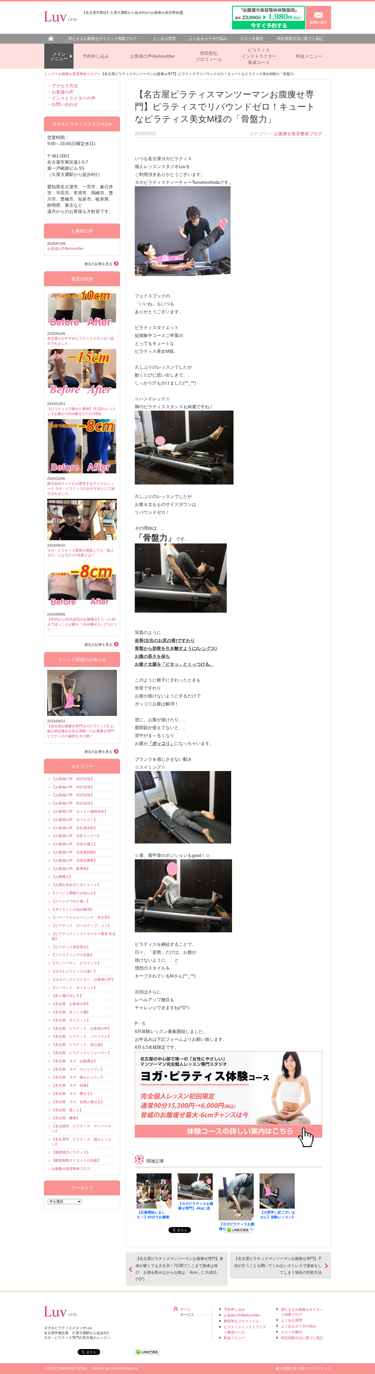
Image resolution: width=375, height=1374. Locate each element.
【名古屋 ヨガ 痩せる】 (73, 1094)
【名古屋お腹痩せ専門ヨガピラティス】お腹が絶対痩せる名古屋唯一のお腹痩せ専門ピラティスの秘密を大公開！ (80, 731)
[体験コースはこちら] (228, 1143)
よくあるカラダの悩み (208, 38)
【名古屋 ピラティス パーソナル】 (81, 1036)
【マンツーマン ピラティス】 (76, 963)
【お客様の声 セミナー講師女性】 (80, 811)
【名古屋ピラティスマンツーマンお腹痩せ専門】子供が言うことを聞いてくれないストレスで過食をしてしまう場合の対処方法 (278, 1265)
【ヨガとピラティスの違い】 (74, 971)
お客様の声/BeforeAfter (152, 56)
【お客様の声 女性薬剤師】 (74, 852)
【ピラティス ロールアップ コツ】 (81, 926)
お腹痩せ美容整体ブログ (77, 74)
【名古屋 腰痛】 (66, 1118)
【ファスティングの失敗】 (73, 955)
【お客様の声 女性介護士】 (74, 844)
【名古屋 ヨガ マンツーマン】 (78, 1069)
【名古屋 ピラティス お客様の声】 (81, 1028)
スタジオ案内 (251, 38)
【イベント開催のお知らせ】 (74, 893)
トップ (49, 74)
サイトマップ (320, 1368)
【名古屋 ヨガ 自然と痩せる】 (78, 1102)
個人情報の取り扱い (291, 1368)
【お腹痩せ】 (62, 877)
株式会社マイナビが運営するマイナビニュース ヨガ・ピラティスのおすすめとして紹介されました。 (81, 489)
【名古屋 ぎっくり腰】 (71, 1012)
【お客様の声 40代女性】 (73, 787)
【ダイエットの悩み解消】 (73, 909)
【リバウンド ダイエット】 (74, 988)
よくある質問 (164, 38)
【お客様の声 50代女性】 (73, 795)
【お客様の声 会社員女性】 (74, 828)
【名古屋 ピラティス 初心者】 (78, 1045)
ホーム (185, 1309)
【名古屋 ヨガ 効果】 (71, 1085)
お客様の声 (63, 91)
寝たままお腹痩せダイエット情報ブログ (102, 38)
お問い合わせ (65, 104)
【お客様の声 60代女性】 (73, 803)
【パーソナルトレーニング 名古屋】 (81, 917)
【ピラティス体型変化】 (71, 947)
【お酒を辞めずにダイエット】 (76, 885)
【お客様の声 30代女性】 (73, 779)
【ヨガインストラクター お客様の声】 (83, 979)
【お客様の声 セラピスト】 (74, 820)
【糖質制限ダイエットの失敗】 (76, 1160)
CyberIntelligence (124, 1368)
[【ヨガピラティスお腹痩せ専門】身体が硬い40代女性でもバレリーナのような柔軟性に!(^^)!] (236, 1197)
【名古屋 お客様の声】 (71, 1004)
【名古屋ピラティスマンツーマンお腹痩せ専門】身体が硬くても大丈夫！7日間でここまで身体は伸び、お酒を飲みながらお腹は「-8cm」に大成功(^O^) (179, 1268)
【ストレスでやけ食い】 (71, 901)
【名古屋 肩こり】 (67, 1110)
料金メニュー (309, 56)
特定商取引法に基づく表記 (300, 38)
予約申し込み (96, 56)
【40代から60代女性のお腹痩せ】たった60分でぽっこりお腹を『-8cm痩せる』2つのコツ (82, 624)
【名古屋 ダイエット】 (71, 1020)
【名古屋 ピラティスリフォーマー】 (81, 1053)
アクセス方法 (65, 85)
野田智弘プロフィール (209, 56)
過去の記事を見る (98, 264)
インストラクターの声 (74, 98)
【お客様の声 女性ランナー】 (76, 836)
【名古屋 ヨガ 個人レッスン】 (78, 1077)
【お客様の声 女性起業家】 (74, 860)
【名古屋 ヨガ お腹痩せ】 (74, 1061)
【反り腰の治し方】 (67, 996)
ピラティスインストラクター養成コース (259, 56)
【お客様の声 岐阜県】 (71, 869)
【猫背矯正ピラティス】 (71, 1152)
